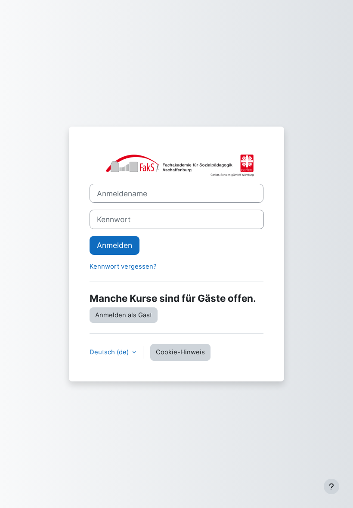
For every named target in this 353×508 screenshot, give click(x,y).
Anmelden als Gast (123, 315)
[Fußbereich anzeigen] (331, 486)
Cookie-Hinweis (180, 352)
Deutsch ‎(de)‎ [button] (110, 352)
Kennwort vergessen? (123, 266)
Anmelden (114, 245)
